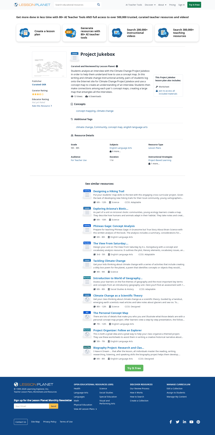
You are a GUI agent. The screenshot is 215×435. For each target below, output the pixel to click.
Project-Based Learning (159, 160)
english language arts (136, 127)
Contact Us (21, 422)
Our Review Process (139, 388)
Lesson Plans (154, 148)
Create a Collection (139, 400)
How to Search (137, 396)
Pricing (172, 4)
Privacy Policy (49, 421)
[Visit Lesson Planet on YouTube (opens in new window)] (191, 422)
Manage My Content (177, 396)
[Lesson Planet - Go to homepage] (34, 4)
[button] (49, 106)
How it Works (136, 392)
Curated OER (39, 84)
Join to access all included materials (168, 92)
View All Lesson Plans (84, 409)
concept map (115, 127)
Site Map (35, 421)
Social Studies (106, 392)
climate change (105, 110)
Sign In (181, 4)
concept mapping (86, 110)
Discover (149, 4)
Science (103, 388)
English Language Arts (121, 148)
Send (53, 406)
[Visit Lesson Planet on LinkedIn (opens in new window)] (184, 422)
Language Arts (81, 392)
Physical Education (83, 404)
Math (76, 400)
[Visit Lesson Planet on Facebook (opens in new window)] (171, 422)
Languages (79, 396)
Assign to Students (176, 392)
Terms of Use (66, 421)
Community (100, 127)
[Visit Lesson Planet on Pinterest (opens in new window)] (198, 422)
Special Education (108, 396)
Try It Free (194, 4)
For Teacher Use (79, 160)
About (161, 4)
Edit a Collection (175, 388)
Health (77, 388)
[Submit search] (98, 5)
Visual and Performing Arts (107, 402)
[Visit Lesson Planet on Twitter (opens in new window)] (177, 422)
